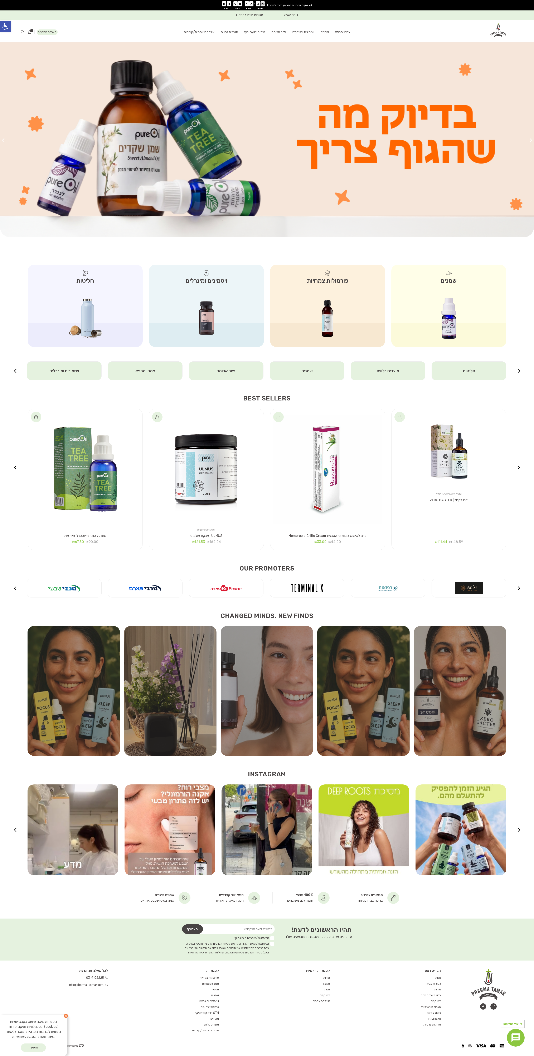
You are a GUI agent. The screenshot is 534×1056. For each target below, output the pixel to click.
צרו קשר (436, 1001)
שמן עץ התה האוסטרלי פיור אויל (85, 536)
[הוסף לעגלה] (399, 417)
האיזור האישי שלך (431, 1007)
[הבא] (3, 140)
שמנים (324, 32)
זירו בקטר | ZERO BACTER (449, 500)
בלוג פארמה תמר (431, 995)
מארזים (64, 370)
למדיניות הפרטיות (38, 1032)
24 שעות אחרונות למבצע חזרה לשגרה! (289, 5)
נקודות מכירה (433, 983)
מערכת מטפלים (47, 32)
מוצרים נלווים (229, 32)
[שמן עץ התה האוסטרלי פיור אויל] (85, 469)
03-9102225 (95, 978)
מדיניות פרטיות (432, 1024)
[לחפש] (22, 32)
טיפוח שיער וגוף (254, 32)
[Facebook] (483, 1006)
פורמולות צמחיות (209, 978)
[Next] (236, 15)
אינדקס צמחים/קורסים (199, 32)
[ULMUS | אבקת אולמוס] (206, 469)
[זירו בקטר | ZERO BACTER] (448, 451)
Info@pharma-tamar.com (86, 985)
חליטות (215, 989)
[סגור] (66, 1016)
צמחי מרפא (342, 32)
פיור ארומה (278, 32)
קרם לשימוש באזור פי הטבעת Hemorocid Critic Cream (327, 536)
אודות (437, 989)
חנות (438, 978)
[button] (5, 26)
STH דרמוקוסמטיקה (207, 1013)
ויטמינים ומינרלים (303, 32)
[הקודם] (531, 140)
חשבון (326, 983)
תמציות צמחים (145, 370)
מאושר (33, 1047)
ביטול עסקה (434, 1013)
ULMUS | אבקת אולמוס (206, 536)
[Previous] (297, 15)
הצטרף (192, 929)
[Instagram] (493, 1006)
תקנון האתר (242, 943)
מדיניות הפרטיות (208, 952)
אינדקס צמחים (321, 1001)
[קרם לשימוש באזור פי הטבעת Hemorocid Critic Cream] (327, 469)
